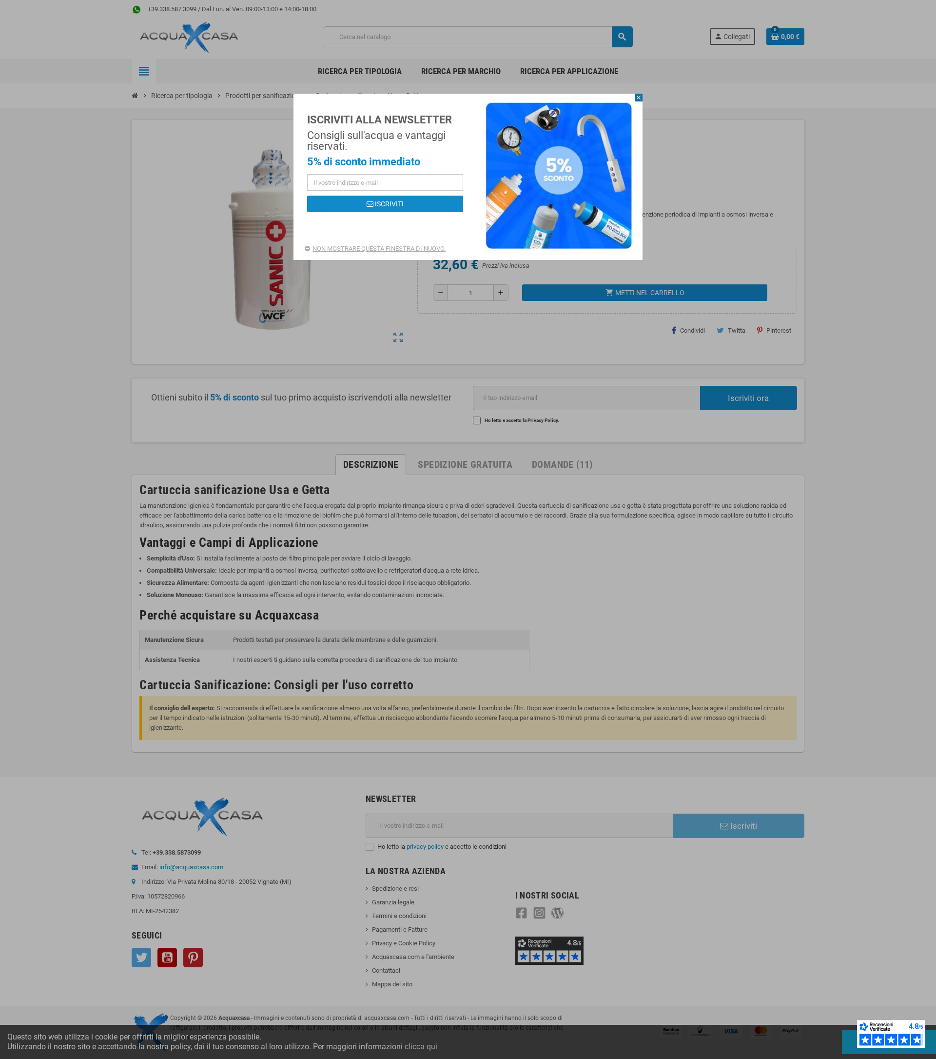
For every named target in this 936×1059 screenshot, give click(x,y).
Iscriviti (388, 204)
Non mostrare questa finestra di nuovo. (379, 248)
